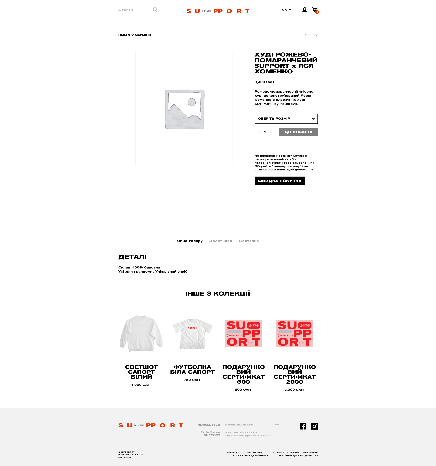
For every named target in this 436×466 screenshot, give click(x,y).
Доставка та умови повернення (293, 452)
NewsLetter (209, 424)
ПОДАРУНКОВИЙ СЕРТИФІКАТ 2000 (295, 374)
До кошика (298, 132)
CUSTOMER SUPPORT (210, 434)
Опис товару (190, 241)
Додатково (220, 241)
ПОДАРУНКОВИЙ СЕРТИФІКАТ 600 (243, 374)
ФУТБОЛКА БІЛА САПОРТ (192, 369)
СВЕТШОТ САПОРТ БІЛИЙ (141, 372)
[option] (183, 108)
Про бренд (254, 452)
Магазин (233, 452)
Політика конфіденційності (248, 456)
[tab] (190, 241)
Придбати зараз (141, 389)
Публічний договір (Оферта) (297, 456)
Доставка (249, 241)
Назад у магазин (134, 35)
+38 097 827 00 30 (241, 432)
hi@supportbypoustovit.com (247, 435)
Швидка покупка (280, 181)
